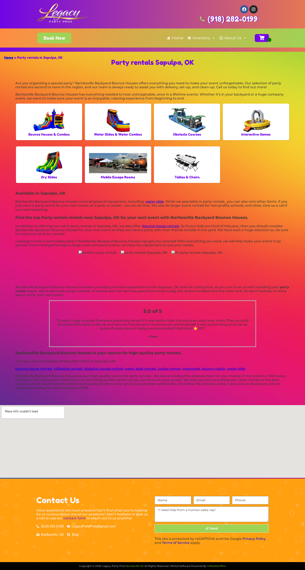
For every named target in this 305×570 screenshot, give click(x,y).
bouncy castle (213, 369)
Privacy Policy (254, 539)
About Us (233, 38)
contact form (74, 518)
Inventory (201, 38)
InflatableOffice (216, 566)
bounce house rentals (160, 226)
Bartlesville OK (135, 566)
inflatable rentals (68, 369)
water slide (154, 201)
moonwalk (191, 369)
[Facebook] (244, 9)
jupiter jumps (169, 369)
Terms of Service (176, 543)
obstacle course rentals (103, 369)
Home (177, 38)
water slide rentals (140, 369)
